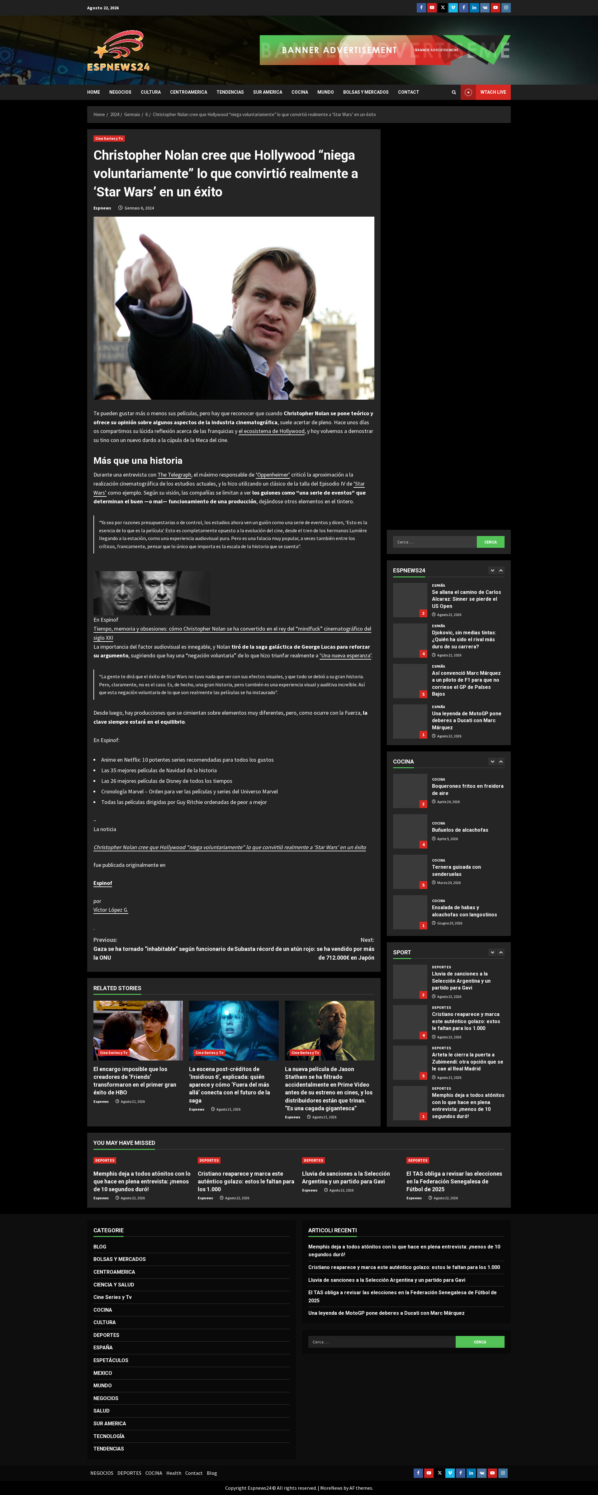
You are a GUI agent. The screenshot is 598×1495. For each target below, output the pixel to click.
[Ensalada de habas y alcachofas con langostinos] (410, 872)
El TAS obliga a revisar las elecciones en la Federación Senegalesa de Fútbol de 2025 (410, 1103)
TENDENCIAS (230, 92)
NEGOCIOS (120, 92)
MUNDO (325, 92)
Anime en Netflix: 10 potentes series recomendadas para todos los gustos (187, 759)
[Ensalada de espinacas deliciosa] (410, 912)
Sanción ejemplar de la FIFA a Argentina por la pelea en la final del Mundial (410, 721)
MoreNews (331, 1488)
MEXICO (102, 1373)
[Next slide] (501, 570)
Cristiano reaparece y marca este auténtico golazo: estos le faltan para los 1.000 (410, 982)
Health (173, 1473)
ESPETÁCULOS (110, 1360)
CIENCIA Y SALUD (113, 1285)
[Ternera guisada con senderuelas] (410, 831)
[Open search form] (454, 92)
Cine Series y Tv (109, 138)
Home (93, 92)
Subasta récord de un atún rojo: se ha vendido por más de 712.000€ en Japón (304, 949)
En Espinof (105, 619)
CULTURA (151, 92)
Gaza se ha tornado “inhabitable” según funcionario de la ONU (163, 949)
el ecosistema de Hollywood (272, 431)
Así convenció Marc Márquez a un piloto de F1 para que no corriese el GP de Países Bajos (410, 640)
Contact (408, 92)
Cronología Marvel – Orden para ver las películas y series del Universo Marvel (189, 791)
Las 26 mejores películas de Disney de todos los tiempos (166, 780)
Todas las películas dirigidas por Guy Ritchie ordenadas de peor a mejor (184, 802)
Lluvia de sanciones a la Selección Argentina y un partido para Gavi (386, 1280)
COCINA (300, 92)
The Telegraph (174, 474)
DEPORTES (441, 967)
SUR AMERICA (267, 92)
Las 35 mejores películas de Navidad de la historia (159, 770)
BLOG (99, 1247)
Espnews (102, 208)
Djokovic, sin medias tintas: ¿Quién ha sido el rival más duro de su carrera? (410, 600)
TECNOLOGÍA (109, 1436)
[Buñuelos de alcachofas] (410, 791)
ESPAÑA (438, 585)
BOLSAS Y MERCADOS (366, 92)
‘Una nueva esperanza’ (345, 655)
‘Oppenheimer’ (273, 474)
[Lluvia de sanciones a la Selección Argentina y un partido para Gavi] (351, 1160)
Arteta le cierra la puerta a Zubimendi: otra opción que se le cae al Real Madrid (410, 1022)
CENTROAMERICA (188, 92)
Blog (212, 1473)
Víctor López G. (110, 909)
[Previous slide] (492, 570)
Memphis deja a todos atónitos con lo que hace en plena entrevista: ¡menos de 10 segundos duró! (410, 1063)
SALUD (101, 1411)
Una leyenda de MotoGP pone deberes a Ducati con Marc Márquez (410, 681)
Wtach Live (493, 92)
